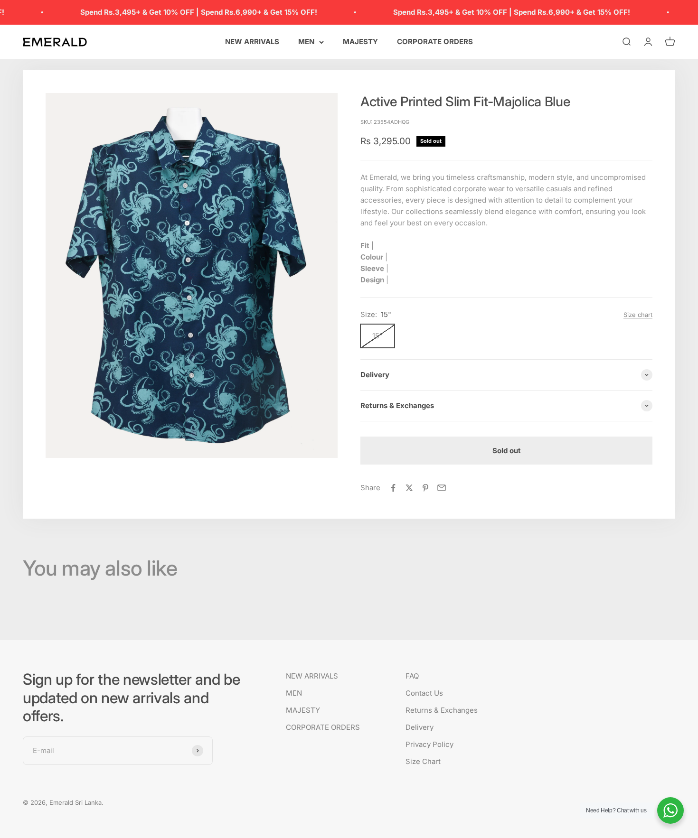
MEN (306, 41)
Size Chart (423, 761)
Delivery (420, 727)
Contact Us (424, 693)
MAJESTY (360, 41)
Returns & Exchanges (442, 710)
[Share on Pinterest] (425, 488)
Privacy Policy (429, 744)
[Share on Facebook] (393, 488)
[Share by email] (442, 488)
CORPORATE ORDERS (435, 41)
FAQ (412, 675)
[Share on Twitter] (409, 488)
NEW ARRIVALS (252, 41)
